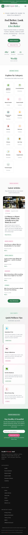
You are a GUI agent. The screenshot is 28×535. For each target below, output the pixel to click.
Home (5, 490)
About (5, 498)
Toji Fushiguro (18, 527)
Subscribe (6, 495)
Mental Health (7, 473)
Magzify (6, 527)
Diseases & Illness (8, 478)
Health (5, 468)
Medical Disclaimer (8, 515)
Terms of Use (7, 517)
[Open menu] (25, 6)
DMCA (5, 520)
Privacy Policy (7, 512)
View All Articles (14, 300)
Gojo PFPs (15, 527)
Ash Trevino (25, 527)
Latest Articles (7, 493)
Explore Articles (14, 40)
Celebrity (6, 480)
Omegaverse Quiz (21, 527)
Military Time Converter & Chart (11, 527)
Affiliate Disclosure (8, 522)
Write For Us (7, 502)
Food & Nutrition (8, 470)
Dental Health (7, 475)
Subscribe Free (14, 45)
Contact (6, 500)
